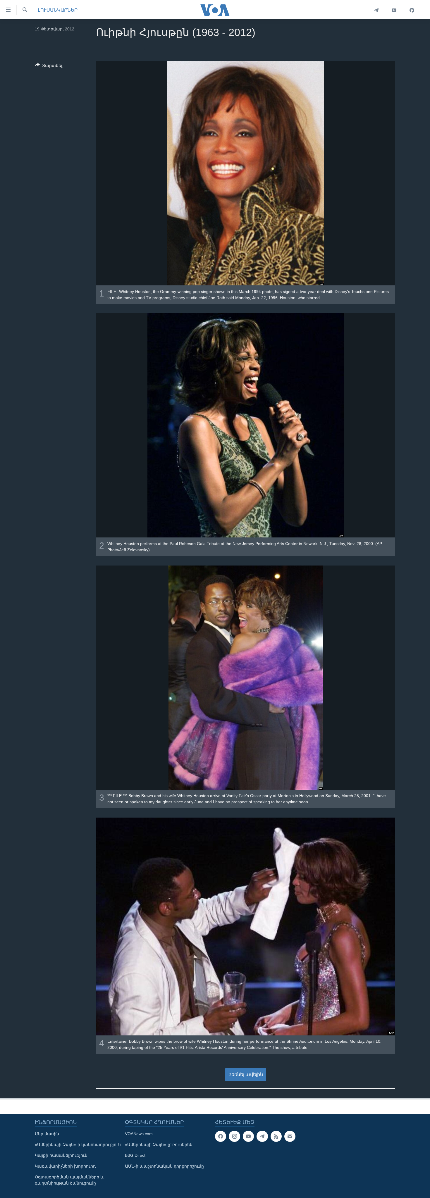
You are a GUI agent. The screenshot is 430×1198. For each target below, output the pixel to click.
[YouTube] (394, 10)
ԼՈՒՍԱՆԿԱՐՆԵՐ (58, 10)
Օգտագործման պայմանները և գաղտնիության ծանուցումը (69, 1180)
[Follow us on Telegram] (262, 1136)
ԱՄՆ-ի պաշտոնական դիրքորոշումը (164, 1166)
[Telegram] (376, 10)
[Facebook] (412, 10)
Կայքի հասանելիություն (61, 1155)
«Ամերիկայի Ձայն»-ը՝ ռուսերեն (158, 1144)
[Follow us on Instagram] (234, 1136)
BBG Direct (135, 1155)
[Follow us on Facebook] (220, 1136)
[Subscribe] (289, 1136)
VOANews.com (139, 1133)
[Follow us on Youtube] (248, 1136)
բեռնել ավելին (245, 1074)
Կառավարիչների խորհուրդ (65, 1166)
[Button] (48, 66)
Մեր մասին (47, 1133)
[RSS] (276, 1136)
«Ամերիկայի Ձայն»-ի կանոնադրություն (78, 1144)
